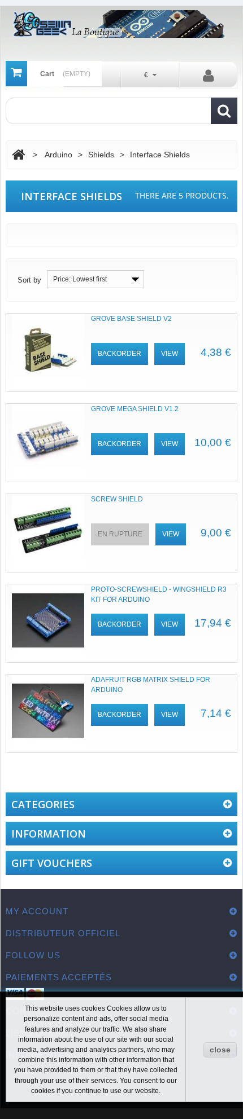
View (169, 354)
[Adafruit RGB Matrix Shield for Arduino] (48, 711)
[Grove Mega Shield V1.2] (48, 440)
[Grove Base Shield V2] (48, 350)
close (220, 1049)
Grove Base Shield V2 (131, 319)
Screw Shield (117, 499)
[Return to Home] (18, 155)
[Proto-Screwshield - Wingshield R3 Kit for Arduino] (48, 620)
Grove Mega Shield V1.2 (135, 409)
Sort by (29, 280)
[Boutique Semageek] (121, 24)
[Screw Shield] (48, 530)
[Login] (208, 75)
